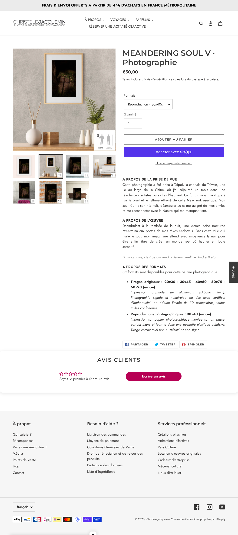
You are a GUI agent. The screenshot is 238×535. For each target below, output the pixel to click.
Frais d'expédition (156, 79)
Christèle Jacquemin (158, 519)
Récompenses (23, 440)
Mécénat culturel (170, 466)
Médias (18, 453)
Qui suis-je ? (22, 434)
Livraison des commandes (106, 434)
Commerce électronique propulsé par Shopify (198, 519)
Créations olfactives (172, 434)
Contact (18, 472)
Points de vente (24, 460)
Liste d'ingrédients (101, 471)
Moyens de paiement (103, 440)
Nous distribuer (169, 472)
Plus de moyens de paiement (173, 163)
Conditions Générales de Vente (110, 447)
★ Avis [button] (233, 272)
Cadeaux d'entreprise (174, 460)
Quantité (130, 114)
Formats (129, 95)
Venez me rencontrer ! (30, 447)
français (22, 506)
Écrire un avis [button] (153, 376)
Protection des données (104, 465)
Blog (16, 466)
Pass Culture (167, 447)
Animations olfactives (173, 440)
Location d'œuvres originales (179, 453)
